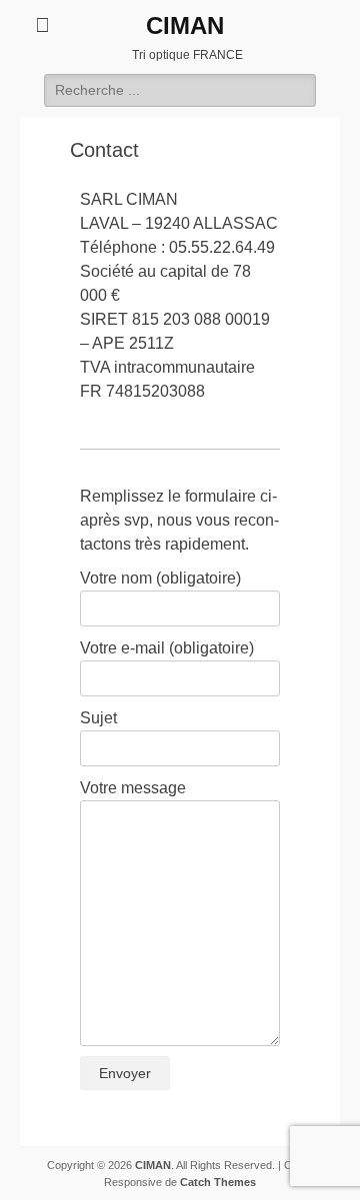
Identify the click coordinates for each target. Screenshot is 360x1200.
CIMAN (185, 25)
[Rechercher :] (180, 89)
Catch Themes (218, 1182)
